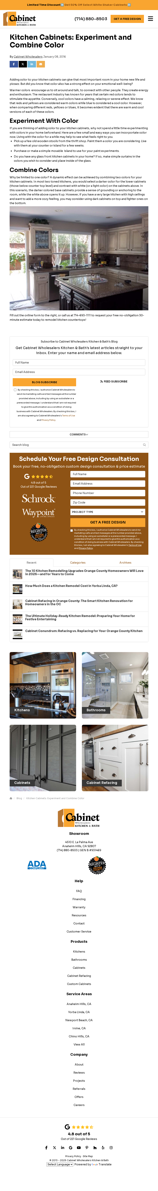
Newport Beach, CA (79, 1020)
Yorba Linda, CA (79, 1012)
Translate (105, 1164)
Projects (79, 1080)
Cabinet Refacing (79, 976)
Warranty (79, 907)
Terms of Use (68, 415)
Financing (79, 899)
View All (79, 1044)
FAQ (79, 891)
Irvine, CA (79, 1028)
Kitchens (79, 951)
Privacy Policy (48, 420)
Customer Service (79, 931)
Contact (79, 923)
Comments (78, 434)
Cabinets (79, 968)
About (79, 1064)
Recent (31, 562)
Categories (78, 562)
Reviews (79, 1072)
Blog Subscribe (44, 382)
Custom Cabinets (79, 984)
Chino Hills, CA (79, 1036)
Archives (125, 562)
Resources (79, 915)
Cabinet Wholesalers (28, 56)
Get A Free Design (127, 19)
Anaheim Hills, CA (79, 1004)
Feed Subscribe (115, 381)
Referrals (79, 1089)
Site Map (88, 1156)
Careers (79, 1105)
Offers (79, 1097)
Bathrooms (79, 959)
